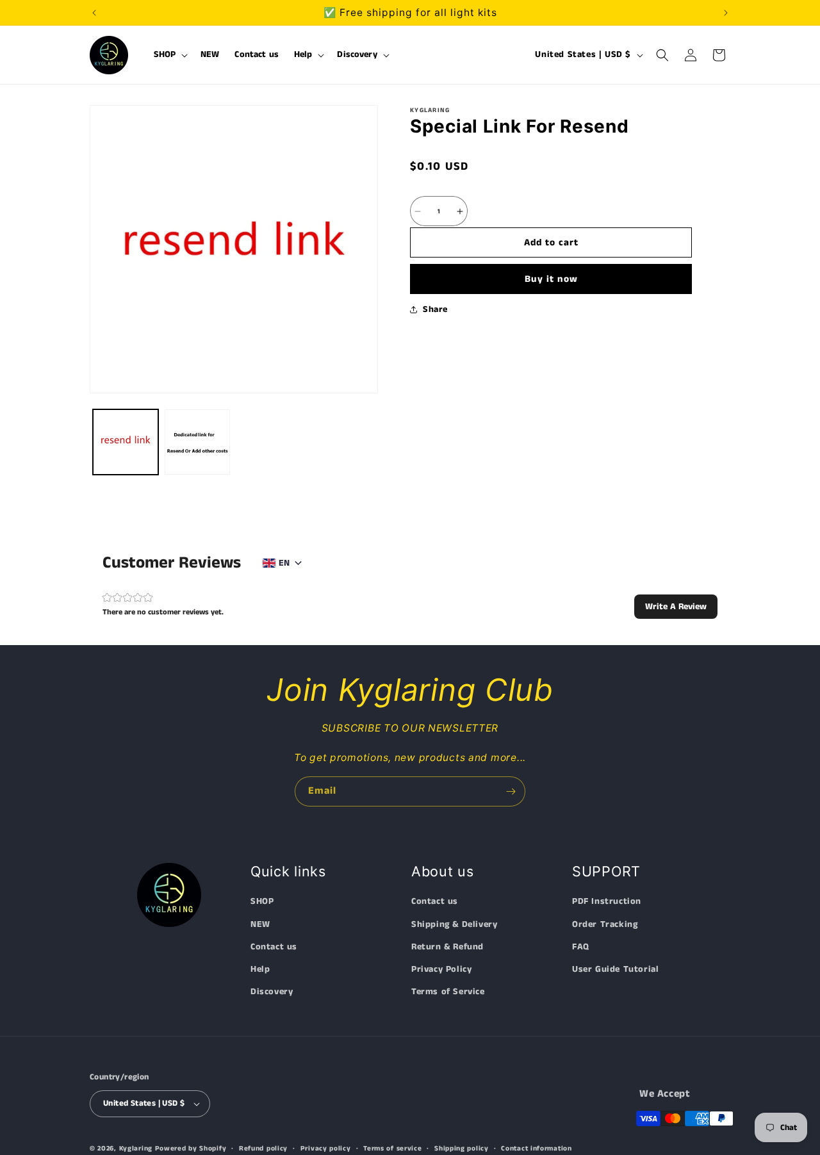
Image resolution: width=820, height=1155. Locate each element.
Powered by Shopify (191, 1148)
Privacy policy (325, 1148)
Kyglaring (135, 1148)
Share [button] (435, 309)
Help (260, 969)
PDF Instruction (606, 902)
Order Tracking (604, 924)
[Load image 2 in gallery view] (197, 442)
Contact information (536, 1148)
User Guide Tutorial (615, 969)
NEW (260, 924)
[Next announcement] (726, 13)
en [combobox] (284, 563)
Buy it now (551, 279)
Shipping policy (461, 1148)
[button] (169, 55)
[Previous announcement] (94, 13)
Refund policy (263, 1148)
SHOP (262, 902)
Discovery (271, 992)
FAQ (580, 947)
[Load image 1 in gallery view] (125, 442)
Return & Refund (447, 947)
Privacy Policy (441, 969)
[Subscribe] (510, 791)
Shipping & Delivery (454, 924)
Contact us (273, 947)
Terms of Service (448, 992)
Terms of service (392, 1148)
